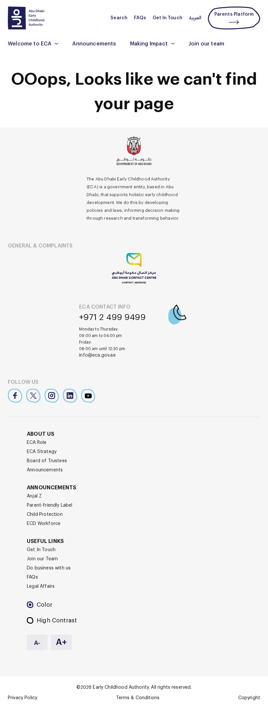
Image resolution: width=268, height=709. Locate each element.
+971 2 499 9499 (112, 317)
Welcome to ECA (29, 43)
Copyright (249, 698)
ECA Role (36, 442)
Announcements (94, 43)
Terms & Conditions (138, 698)
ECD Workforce (43, 523)
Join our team (206, 43)
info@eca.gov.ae (97, 355)
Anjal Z (34, 496)
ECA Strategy (42, 451)
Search (118, 18)
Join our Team (42, 559)
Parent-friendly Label (50, 505)
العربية (195, 18)
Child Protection (45, 514)
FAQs (140, 18)
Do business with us (49, 568)
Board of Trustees (47, 461)
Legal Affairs (41, 586)
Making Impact (149, 43)
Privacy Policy (22, 698)
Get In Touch (167, 18)
